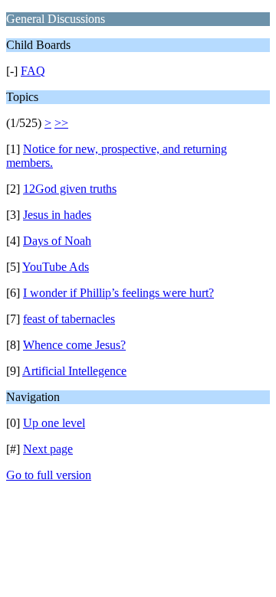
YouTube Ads (55, 266)
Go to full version (48, 474)
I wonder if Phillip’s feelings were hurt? (118, 292)
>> (61, 122)
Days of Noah (57, 240)
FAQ (33, 70)
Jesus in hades (57, 214)
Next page (48, 448)
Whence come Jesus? (74, 344)
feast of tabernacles (69, 318)
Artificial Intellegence (74, 370)
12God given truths (70, 188)
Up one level (54, 422)
